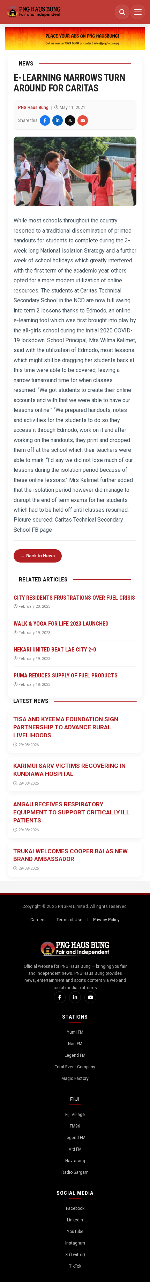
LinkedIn (75, 1220)
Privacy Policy (106, 919)
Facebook (75, 1208)
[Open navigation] (137, 12)
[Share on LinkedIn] (57, 120)
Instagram (75, 1243)
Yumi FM (75, 1032)
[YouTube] (90, 997)
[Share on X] (70, 120)
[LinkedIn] (75, 997)
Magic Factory (75, 1078)
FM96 (75, 1126)
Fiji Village (75, 1114)
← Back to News (38, 555)
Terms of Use (69, 919)
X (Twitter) (75, 1254)
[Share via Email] (82, 120)
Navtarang (75, 1160)
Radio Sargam (75, 1172)
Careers (38, 919)
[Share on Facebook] (45, 120)
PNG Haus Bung (33, 107)
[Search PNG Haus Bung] (122, 12)
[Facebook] (60, 997)
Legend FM (75, 1055)
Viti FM (75, 1149)
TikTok (75, 1266)
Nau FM (75, 1043)
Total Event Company (75, 1066)
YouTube (75, 1231)
